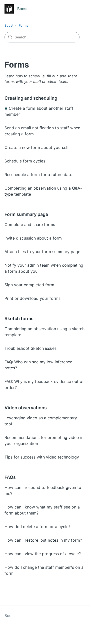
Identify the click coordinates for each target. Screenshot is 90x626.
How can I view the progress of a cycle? (42, 553)
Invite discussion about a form (33, 238)
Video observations (25, 407)
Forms (23, 25)
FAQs (10, 477)
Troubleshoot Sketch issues (30, 348)
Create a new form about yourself (36, 147)
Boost (9, 25)
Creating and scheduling (30, 98)
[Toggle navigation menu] (77, 9)
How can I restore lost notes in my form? (43, 540)
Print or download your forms (32, 298)
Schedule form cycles (24, 160)
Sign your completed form (29, 284)
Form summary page (26, 214)
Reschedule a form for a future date (38, 174)
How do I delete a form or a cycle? (37, 526)
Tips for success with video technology (41, 457)
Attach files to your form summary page (42, 251)
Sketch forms (19, 318)
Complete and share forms (29, 224)
